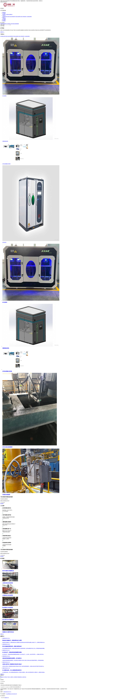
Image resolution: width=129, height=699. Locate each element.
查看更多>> (2, 674)
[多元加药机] (30, 94)
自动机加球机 (29, 16)
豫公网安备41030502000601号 (11, 693)
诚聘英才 (10, 14)
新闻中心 (4, 17)
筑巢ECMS (7, 697)
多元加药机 (8, 23)
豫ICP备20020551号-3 (7, 691)
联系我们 (4, 20)
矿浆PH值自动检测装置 (14, 23)
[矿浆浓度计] (30, 240)
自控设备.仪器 (4, 16)
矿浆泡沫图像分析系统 (6, 163)
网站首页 (4, 12)
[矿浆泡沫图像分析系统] (16, 162)
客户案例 (4, 19)
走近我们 (4, 14)
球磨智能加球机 (3, 23)
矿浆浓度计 (4, 242)
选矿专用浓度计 (24, 16)
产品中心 (4, 15)
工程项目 (7, 14)
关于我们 (4, 13)
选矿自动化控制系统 (11, 16)
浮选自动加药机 (18, 16)
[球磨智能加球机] (30, 139)
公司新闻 (4, 18)
